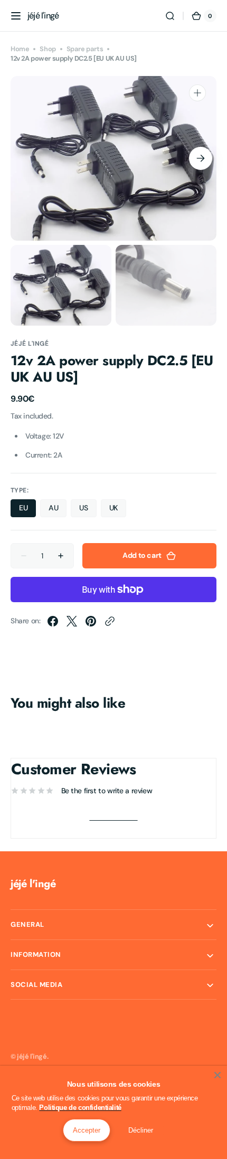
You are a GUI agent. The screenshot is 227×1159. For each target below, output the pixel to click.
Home (20, 48)
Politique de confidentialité (80, 1108)
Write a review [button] (113, 817)
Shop (47, 48)
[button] (15, 15)
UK (117, 510)
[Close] (217, 1075)
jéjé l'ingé (31, 1056)
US (87, 510)
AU (58, 510)
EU (27, 510)
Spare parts (85, 48)
